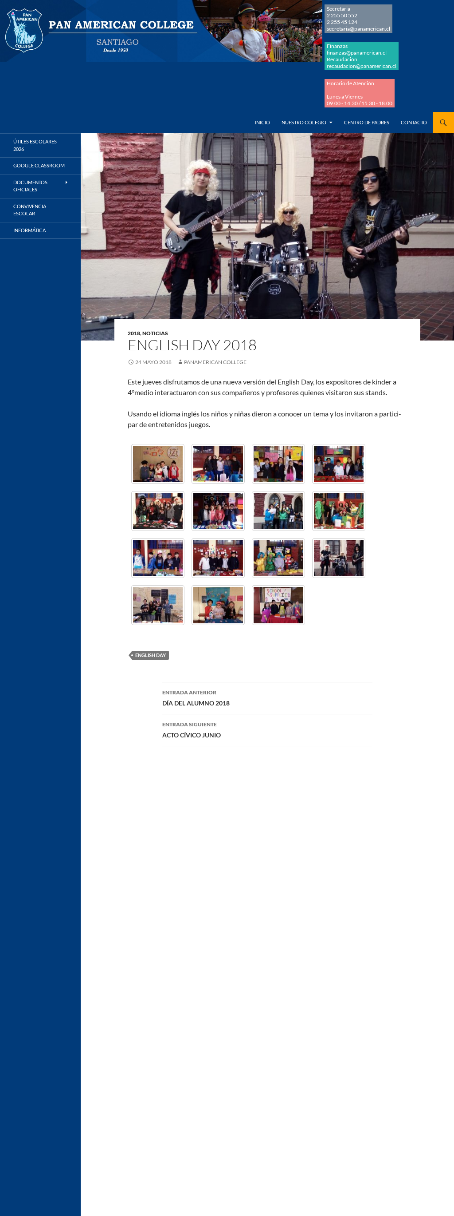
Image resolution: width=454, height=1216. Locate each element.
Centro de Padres (366, 122)
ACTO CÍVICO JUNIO (191, 730)
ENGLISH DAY (150, 655)
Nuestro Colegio (304, 122)
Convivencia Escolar (29, 210)
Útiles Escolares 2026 (35, 145)
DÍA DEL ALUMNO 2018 (196, 698)
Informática (29, 230)
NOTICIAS (155, 333)
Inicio (262, 122)
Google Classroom (39, 165)
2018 (134, 333)
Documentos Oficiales (30, 186)
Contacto (414, 122)
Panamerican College (215, 362)
